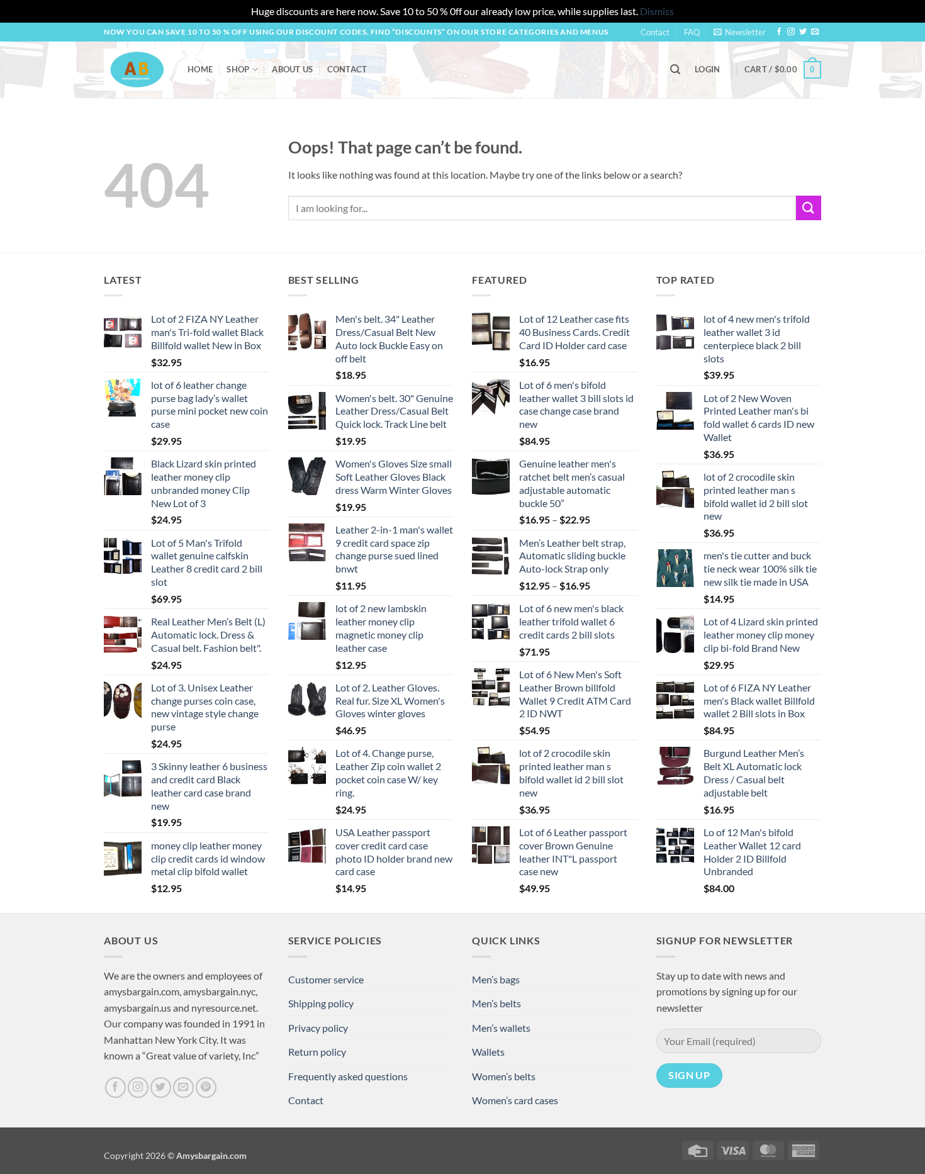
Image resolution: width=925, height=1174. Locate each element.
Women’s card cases (515, 1100)
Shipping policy (321, 1003)
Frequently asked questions (348, 1076)
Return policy (317, 1052)
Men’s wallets (501, 1028)
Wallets (488, 1052)
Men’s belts (496, 1003)
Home (200, 69)
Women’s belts (503, 1076)
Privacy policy (318, 1028)
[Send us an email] (815, 32)
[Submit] (808, 208)
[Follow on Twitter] (803, 32)
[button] (740, 32)
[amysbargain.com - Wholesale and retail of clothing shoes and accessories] (136, 69)
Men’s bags (496, 979)
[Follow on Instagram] (791, 32)
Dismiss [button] (657, 11)
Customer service (326, 979)
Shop (238, 69)
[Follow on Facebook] (779, 32)
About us (292, 69)
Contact (655, 32)
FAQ (692, 32)
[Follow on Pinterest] (206, 1087)
